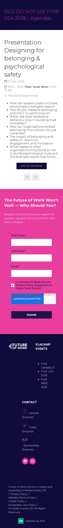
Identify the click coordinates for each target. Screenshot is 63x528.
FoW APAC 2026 (44, 383)
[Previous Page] (27, 177)
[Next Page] (35, 177)
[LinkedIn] (25, 461)
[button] (31, 166)
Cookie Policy (16, 501)
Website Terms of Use (21, 497)
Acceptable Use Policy (21, 504)
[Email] (32, 461)
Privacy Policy (19, 494)
